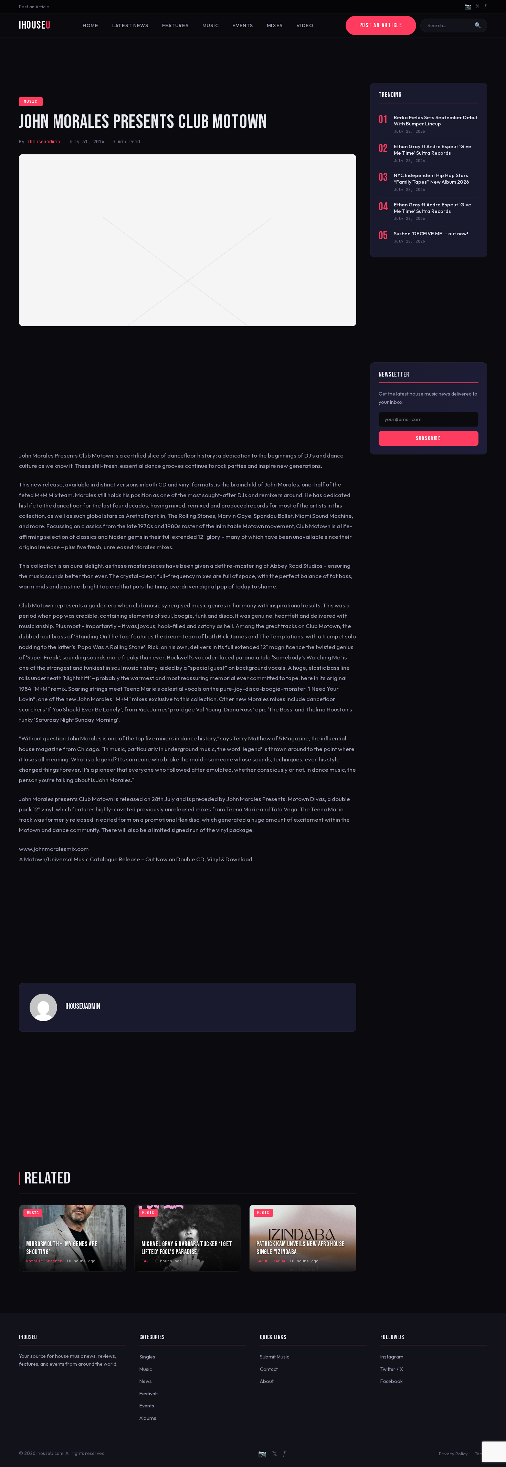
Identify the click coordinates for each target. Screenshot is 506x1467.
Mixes (275, 25)
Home (90, 25)
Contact (269, 1369)
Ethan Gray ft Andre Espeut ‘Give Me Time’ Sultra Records (432, 149)
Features (175, 25)
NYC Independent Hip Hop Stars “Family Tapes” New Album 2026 (431, 178)
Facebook (391, 1381)
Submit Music (274, 1357)
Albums (147, 1418)
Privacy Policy (453, 1453)
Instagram (391, 1357)
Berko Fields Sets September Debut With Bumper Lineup (436, 120)
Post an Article (34, 6)
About (267, 1381)
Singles (147, 1357)
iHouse (35, 25)
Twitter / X (391, 1369)
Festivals (149, 1394)
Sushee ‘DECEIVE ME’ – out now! (431, 233)
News (145, 1381)
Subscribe (428, 438)
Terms (481, 1453)
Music (210, 25)
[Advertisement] (253, 60)
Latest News (130, 25)
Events (242, 25)
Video (305, 25)
